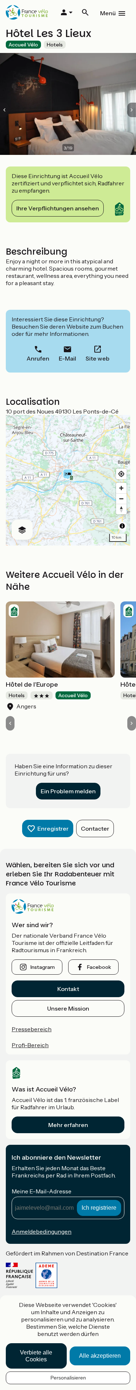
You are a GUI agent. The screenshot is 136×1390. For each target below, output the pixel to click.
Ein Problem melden (68, 791)
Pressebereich (31, 1029)
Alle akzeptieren (100, 1356)
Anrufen (37, 358)
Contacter (95, 828)
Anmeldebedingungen (41, 1231)
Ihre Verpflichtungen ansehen (57, 208)
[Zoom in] (121, 488)
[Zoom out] (121, 498)
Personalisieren (68, 1378)
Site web (98, 358)
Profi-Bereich (30, 1045)
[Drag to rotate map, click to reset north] (121, 509)
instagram (42, 967)
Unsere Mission (68, 1008)
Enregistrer (53, 828)
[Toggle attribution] (122, 526)
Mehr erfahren (68, 1124)
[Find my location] (121, 474)
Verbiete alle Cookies (36, 1355)
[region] (68, 480)
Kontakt (68, 988)
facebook (99, 967)
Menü (108, 13)
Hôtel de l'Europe (32, 684)
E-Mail (67, 358)
